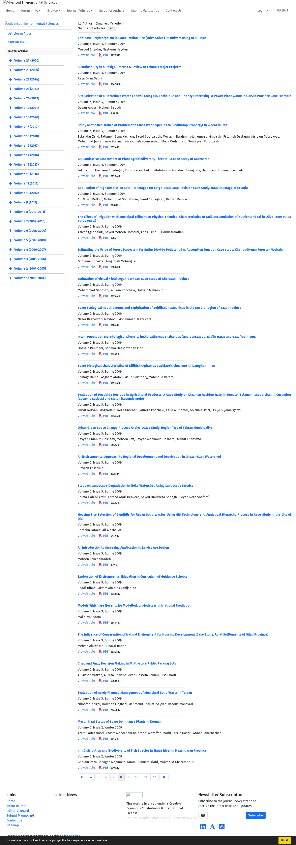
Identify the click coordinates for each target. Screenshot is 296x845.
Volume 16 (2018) (26, 136)
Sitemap (12, 825)
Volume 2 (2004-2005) (30, 269)
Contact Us (173, 10)
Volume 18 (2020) (26, 117)
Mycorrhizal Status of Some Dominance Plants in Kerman (119, 721)
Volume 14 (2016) (26, 155)
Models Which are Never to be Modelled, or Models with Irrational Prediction (134, 605)
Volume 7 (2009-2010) (29, 221)
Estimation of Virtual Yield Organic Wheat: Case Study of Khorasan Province (133, 279)
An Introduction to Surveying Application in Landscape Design (123, 547)
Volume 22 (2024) (26, 79)
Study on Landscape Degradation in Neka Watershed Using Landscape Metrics (135, 485)
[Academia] (212, 828)
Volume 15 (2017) (26, 146)
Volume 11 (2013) (26, 183)
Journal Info (29, 10)
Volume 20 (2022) (26, 98)
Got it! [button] (285, 840)
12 (154, 777)
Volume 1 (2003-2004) (30, 278)
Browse (52, 10)
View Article (86, 55)
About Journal (16, 806)
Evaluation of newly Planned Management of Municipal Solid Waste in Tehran (135, 693)
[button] (109, 840)
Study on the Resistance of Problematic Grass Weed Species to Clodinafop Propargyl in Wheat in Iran (152, 125)
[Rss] (222, 828)
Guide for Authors (111, 10)
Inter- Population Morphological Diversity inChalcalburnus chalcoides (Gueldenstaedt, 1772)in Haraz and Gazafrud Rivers (167, 337)
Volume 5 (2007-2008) (30, 240)
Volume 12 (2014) (26, 174)
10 (137, 777)
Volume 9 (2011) (25, 202)
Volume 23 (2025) (26, 70)
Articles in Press (19, 33)
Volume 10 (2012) (26, 193)
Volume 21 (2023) (26, 89)
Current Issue (17, 42)
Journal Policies (78, 10)
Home (10, 10)
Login (261, 10)
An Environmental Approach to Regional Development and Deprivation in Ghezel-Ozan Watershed (149, 457)
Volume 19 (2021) (26, 108)
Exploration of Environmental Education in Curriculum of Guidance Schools (132, 576)
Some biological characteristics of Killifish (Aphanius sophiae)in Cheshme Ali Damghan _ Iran (146, 366)
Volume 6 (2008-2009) (30, 231)
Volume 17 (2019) (26, 127)
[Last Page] (164, 777)
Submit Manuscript (145, 10)
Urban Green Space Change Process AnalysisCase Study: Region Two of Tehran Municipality (145, 428)
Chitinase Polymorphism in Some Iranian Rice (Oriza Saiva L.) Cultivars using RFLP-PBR (142, 38)
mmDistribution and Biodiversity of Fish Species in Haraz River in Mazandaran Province (142, 750)
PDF (111, 55)
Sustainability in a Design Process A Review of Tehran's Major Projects (129, 67)
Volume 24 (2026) (26, 61)
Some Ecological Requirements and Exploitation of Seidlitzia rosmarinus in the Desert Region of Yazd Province (159, 308)
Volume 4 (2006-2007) (30, 250)
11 (145, 777)
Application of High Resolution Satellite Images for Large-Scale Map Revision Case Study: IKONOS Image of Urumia (163, 188)
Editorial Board (17, 811)
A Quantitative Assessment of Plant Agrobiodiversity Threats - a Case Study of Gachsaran (143, 159)
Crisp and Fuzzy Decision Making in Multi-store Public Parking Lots (127, 663)
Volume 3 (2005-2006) (30, 259)
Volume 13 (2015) (26, 165)
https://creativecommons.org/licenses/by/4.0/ (161, 818)
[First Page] (82, 777)
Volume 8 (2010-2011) (29, 212)
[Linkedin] (203, 828)
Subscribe (255, 815)
